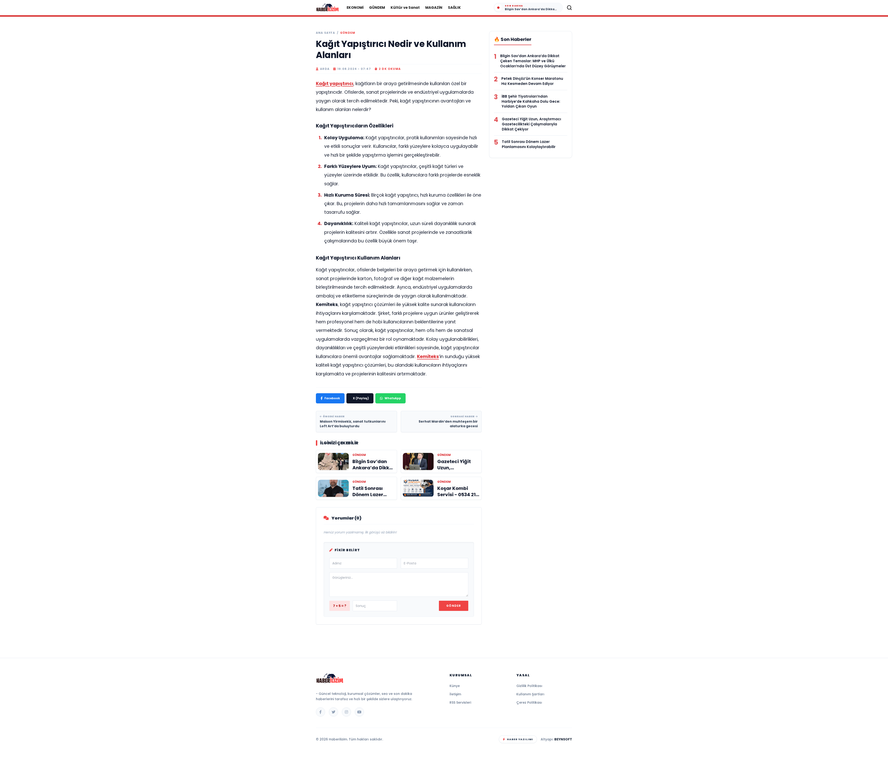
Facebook (332, 398)
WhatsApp (393, 398)
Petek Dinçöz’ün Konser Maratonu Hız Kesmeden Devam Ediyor (532, 81)
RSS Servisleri (460, 702)
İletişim (455, 694)
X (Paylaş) (361, 398)
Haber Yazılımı (520, 739)
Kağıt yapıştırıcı (334, 83)
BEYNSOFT (563, 739)
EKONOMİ (355, 7)
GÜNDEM (377, 7)
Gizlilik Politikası (529, 686)
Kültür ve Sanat (405, 7)
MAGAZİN (433, 7)
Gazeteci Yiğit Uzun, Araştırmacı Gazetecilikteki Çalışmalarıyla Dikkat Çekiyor (531, 124)
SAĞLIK (454, 7)
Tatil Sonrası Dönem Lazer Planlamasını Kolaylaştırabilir (528, 144)
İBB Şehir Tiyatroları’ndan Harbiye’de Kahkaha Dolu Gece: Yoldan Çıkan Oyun (531, 101)
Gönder (453, 606)
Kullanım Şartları (530, 694)
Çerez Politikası (529, 702)
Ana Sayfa (325, 33)
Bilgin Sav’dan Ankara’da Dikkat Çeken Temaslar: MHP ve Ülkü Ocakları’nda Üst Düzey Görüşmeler (533, 60)
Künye (455, 686)
